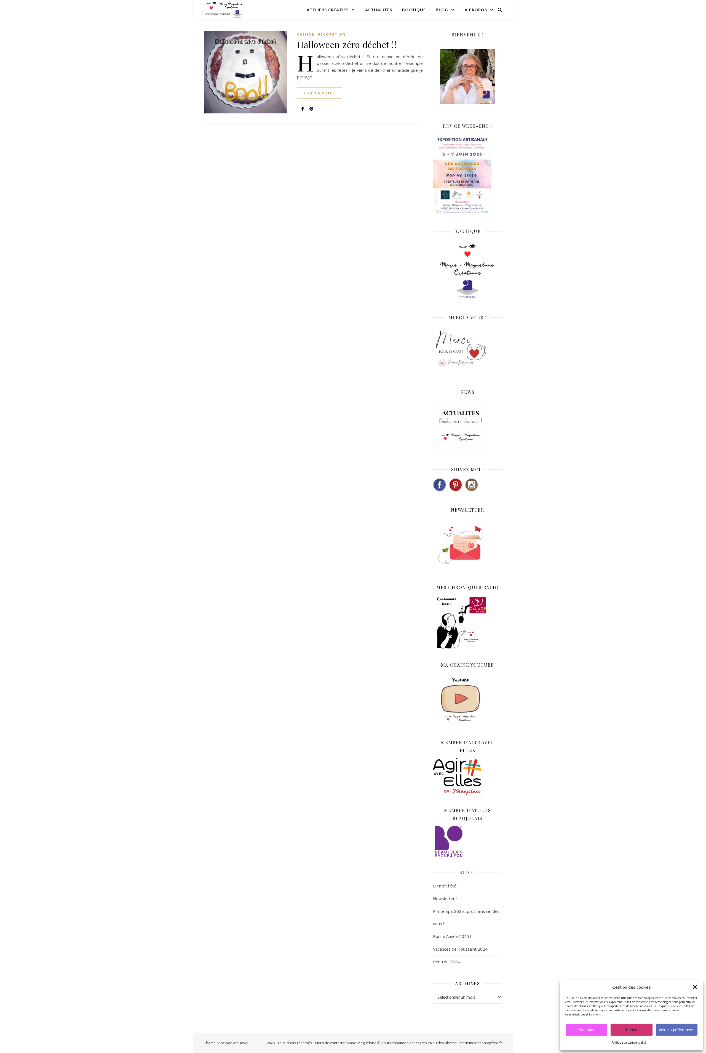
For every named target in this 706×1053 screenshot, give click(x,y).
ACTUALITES (378, 9)
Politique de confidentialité (628, 1042)
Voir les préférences (676, 1029)
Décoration (332, 34)
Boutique (414, 9)
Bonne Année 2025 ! (452, 936)
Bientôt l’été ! (445, 886)
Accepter (586, 1029)
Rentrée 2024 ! (447, 961)
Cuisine (305, 34)
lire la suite (319, 93)
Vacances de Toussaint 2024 (460, 949)
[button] (695, 987)
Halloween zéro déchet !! (346, 44)
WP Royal (240, 1042)
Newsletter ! (445, 898)
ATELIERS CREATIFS (328, 9)
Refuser (631, 1029)
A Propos (476, 9)
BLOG (442, 9)
